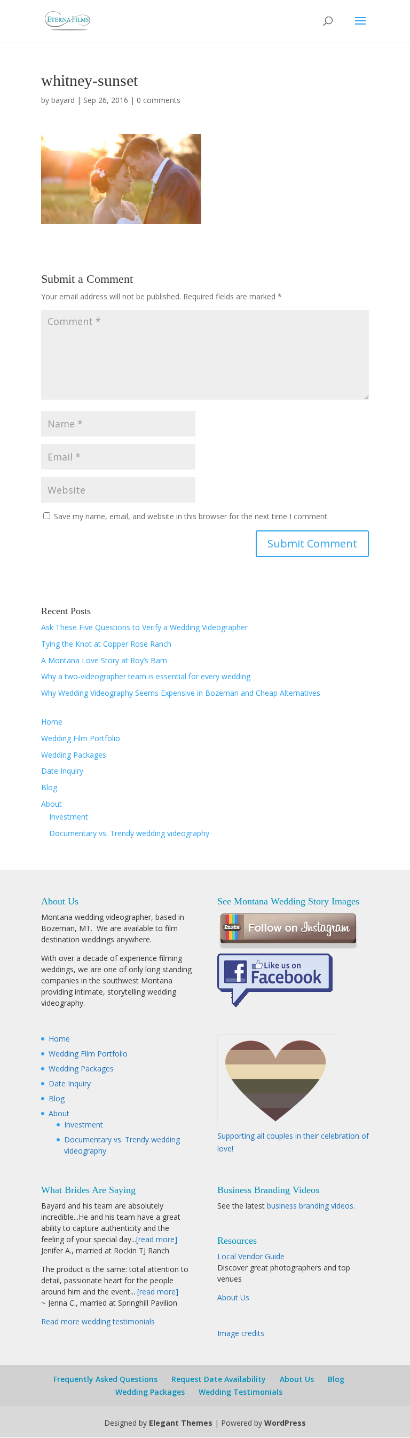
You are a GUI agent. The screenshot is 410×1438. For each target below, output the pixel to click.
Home (51, 722)
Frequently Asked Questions (105, 1379)
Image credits (240, 1333)
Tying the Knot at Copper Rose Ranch (106, 644)
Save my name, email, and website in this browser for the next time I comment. (191, 516)
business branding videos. (311, 1206)
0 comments (158, 100)
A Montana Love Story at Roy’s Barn (104, 660)
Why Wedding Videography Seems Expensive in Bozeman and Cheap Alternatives (180, 693)
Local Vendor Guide (251, 1256)
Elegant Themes (180, 1423)
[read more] (156, 1239)
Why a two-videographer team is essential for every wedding (145, 676)
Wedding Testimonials (240, 1392)
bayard (63, 100)
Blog (49, 787)
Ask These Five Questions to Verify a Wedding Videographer (144, 627)
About (51, 804)
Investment (68, 817)
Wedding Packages (73, 755)
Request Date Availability (218, 1379)
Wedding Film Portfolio (80, 738)
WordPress (285, 1423)
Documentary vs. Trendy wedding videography (129, 833)
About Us (233, 1297)
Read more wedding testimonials (98, 1321)
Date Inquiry (62, 771)
